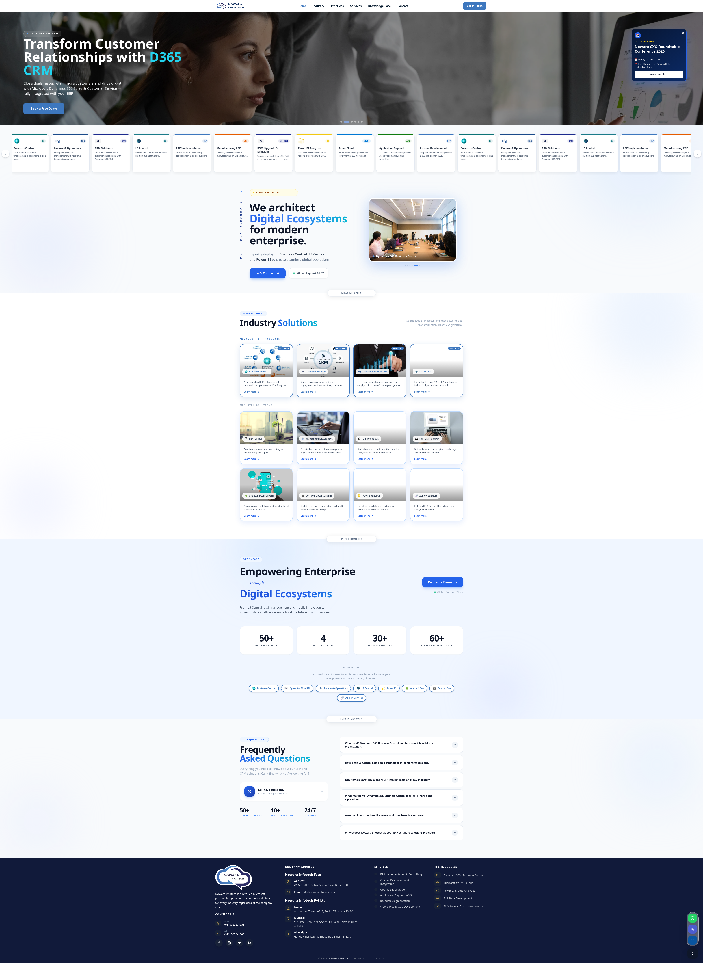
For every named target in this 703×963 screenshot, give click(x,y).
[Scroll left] (5, 154)
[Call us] (692, 929)
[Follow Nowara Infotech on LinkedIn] (249, 943)
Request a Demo (440, 582)
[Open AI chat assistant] (692, 953)
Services (356, 6)
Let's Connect (265, 273)
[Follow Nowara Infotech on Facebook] (219, 943)
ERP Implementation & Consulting (401, 874)
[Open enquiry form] (692, 940)
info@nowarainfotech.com (318, 892)
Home (302, 6)
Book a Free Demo (44, 109)
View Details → (659, 74)
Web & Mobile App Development (400, 906)
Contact (402, 6)
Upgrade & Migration (393, 889)
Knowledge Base (379, 6)
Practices (337, 6)
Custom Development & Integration (394, 882)
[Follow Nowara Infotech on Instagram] (229, 943)
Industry (318, 6)
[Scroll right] (697, 154)
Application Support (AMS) (396, 895)
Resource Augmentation (395, 901)
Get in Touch (475, 6)
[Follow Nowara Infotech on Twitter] (239, 943)
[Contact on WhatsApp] (692, 918)
